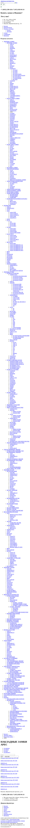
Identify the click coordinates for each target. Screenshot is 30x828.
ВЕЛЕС (12, 486)
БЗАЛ (11, 67)
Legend (15, 303)
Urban (14, 300)
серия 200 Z (13, 230)
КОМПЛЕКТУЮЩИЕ (13, 621)
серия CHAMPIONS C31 (16, 245)
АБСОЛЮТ (13, 155)
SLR (14, 319)
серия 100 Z (13, 228)
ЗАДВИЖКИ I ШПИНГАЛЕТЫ (15, 662)
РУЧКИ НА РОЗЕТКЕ (13, 273)
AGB (11, 453)
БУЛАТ (12, 156)
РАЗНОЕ (12, 403)
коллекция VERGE (18, 287)
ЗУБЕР (11, 387)
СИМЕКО (12, 93)
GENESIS (12, 371)
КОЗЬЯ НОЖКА (11, 590)
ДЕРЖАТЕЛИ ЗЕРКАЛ (16, 624)
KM (14, 323)
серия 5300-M (13, 545)
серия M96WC (13, 544)
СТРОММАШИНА (15, 95)
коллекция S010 (17, 288)
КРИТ (11, 85)
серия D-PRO (13, 231)
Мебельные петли (14, 628)
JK (13, 308)
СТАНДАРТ (10, 589)
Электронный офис (14, 819)
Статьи (5, 33)
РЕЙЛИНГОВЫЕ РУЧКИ (20, 604)
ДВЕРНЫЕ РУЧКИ (9, 272)
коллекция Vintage (17, 280)
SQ (14, 305)
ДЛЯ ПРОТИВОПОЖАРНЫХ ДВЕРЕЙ (14, 689)
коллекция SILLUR (18, 292)
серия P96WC (13, 543)
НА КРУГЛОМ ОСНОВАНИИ (21, 335)
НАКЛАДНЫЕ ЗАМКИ (13, 98)
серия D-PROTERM (15, 232)
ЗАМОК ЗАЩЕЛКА (15, 701)
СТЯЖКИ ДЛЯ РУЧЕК (16, 719)
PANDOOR (10, 254)
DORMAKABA (14, 102)
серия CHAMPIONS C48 (16, 247)
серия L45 (12, 552)
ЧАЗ (11, 166)
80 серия (15, 79)
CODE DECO (10, 574)
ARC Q (15, 343)
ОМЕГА (12, 90)
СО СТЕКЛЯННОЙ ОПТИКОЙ (15, 684)
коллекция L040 (17, 284)
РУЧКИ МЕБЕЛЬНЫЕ (13, 596)
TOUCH (12, 517)
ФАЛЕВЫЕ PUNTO (15, 366)
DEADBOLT (10, 566)
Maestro (15, 353)
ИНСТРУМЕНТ (14, 724)
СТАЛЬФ (12, 94)
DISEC (8, 635)
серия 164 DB (13, 236)
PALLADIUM (13, 151)
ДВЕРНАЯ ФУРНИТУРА (7, 1)
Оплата (9, 30)
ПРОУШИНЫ (13, 715)
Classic (14, 304)
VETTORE (10, 585)
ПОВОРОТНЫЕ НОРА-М (17, 364)
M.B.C (11, 333)
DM (14, 322)
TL (13, 352)
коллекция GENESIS (18, 293)
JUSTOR (12, 502)
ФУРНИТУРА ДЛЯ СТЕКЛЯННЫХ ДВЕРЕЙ (16, 688)
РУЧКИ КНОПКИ (12, 406)
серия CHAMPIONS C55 (16, 249)
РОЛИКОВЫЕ (14, 196)
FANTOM (12, 314)
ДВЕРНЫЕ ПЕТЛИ (9, 470)
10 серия (15, 70)
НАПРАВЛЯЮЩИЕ (15, 467)
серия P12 (12, 537)
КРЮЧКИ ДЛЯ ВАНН (13, 620)
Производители (8, 27)
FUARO (12, 53)
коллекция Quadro (17, 277)
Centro (11, 518)
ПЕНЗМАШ (13, 132)
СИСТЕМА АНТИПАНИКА (14, 692)
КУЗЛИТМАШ (14, 127)
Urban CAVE (16, 299)
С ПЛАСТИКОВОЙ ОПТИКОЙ (15, 682)
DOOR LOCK (13, 109)
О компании (7, 34)
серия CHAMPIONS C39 (16, 246)
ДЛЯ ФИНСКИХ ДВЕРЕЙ (11, 686)
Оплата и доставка (8, 29)
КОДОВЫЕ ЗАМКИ (12, 167)
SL (13, 318)
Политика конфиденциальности (9, 822)
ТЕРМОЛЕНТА (14, 731)
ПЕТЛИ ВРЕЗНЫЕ (12, 471)
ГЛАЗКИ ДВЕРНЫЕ (9, 681)
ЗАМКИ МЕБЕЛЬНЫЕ (16, 625)
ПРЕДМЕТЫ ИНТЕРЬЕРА (14, 619)
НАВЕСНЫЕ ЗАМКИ (13, 144)
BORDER (12, 48)
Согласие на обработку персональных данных (13, 820)
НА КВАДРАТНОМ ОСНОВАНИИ (18, 337)
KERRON (12, 601)
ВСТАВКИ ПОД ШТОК (16, 270)
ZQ (14, 350)
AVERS (12, 47)
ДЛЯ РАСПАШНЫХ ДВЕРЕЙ (15, 459)
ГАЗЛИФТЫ (13, 623)
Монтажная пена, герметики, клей (16, 726)
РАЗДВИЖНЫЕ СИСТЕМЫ (14, 460)
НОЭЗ (11, 487)
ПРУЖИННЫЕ (11, 657)
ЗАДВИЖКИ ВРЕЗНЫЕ (13, 663)
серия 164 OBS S (14, 239)
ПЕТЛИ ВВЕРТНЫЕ (12, 503)
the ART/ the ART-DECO (19, 301)
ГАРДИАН (13, 68)
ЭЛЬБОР (12, 97)
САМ (8, 261)
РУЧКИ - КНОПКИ (15, 606)
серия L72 (12, 554)
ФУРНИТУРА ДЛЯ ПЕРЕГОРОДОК (19, 441)
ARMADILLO (13, 265)
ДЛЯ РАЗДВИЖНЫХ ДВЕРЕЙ (12, 449)
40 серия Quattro (17, 74)
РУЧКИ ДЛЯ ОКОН (12, 667)
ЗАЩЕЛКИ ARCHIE (15, 522)
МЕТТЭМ (12, 89)
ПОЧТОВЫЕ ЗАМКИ (12, 192)
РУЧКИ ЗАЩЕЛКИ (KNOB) (14, 360)
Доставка (9, 31)
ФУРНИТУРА (10, 700)
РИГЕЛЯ (9, 593)
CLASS (12, 52)
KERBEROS (13, 56)
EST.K (14, 342)
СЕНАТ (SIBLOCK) (15, 137)
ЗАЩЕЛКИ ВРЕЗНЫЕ (13, 193)
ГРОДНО (12, 118)
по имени (6, 749)
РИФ (11, 136)
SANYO (9, 654)
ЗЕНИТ (12, 83)
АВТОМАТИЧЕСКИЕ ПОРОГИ (15, 699)
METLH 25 (13, 528)
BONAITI (9, 533)
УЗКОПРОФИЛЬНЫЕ (13, 169)
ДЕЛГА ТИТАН (14, 121)
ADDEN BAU (10, 208)
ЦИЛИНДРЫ (7, 205)
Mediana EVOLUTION (16, 514)
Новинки (6, 807)
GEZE (8, 648)
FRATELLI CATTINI (15, 329)
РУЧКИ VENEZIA (15, 674)
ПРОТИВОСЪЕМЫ (15, 723)
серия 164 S (13, 240)
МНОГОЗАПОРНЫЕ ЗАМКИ (18, 179)
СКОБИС (12, 488)
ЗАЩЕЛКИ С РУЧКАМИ (13, 558)
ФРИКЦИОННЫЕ (12, 592)
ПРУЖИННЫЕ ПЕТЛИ (13, 498)
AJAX (11, 45)
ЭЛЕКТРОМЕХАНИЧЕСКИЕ (15, 181)
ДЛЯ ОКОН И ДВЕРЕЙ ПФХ (12, 666)
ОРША (12, 160)
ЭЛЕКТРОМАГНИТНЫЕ (13, 189)
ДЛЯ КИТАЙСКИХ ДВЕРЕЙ (12, 685)
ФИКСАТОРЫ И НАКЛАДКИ (15, 407)
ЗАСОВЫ (9, 665)
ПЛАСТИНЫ (10, 639)
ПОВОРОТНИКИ (11, 263)
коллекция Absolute (18, 278)
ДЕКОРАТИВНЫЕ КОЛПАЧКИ (18, 711)
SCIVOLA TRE (14, 520)
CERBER (12, 51)
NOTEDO (9, 651)
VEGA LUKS (13, 564)
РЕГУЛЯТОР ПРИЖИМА (17, 716)
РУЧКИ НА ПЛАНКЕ (13, 369)
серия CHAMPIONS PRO (16, 250)
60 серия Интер (17, 76)
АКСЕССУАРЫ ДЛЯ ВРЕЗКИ (15, 510)
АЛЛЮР (12, 113)
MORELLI (12, 63)
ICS (11, 221)
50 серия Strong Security (19, 75)
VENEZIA (9, 255)
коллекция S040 (17, 285)
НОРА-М (9, 655)
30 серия (15, 72)
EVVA (8, 220)
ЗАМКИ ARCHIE (14, 524)
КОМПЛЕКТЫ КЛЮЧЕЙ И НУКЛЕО (17, 198)
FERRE (12, 315)
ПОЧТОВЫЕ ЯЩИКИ (10, 693)
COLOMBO (13, 312)
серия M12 (12, 539)
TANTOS (12, 186)
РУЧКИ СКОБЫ (11, 392)
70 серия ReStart (17, 78)
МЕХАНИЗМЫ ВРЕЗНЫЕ (11, 512)
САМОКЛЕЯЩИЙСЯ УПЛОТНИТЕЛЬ (16, 729)
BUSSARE (9, 257)
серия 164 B (13, 235)
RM (14, 324)
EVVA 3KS (13, 223)
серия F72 (12, 540)
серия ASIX (13, 212)
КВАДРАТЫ (13, 718)
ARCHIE (12, 282)
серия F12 (12, 536)
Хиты (5, 810)
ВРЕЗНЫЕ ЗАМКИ (12, 43)
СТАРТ (12, 165)
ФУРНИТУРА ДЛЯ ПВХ (13, 680)
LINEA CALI (13, 331)
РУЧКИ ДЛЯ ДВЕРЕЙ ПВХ (14, 673)
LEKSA (12, 57)
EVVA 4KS (13, 224)
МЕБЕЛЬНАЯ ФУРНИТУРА (11, 594)
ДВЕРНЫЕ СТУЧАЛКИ (13, 404)
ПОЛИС (12, 188)
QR (14, 349)
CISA (11, 49)
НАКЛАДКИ (16, 413)
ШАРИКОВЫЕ (14, 194)
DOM (8, 219)
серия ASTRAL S (14, 215)
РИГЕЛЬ (12, 91)
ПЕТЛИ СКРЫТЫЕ (12, 490)
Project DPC (13, 243)
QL (14, 348)
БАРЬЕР (12, 66)
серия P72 (12, 541)
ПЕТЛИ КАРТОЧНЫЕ (16, 714)
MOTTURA (13, 59)
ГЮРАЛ (12, 120)
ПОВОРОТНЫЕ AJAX (16, 361)
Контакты (6, 35)
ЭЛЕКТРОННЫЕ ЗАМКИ (14, 190)
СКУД (5, 696)
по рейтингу (7, 752)
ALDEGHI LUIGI (14, 501)
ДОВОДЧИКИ (7, 640)
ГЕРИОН (12, 80)
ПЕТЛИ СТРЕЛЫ (11, 509)
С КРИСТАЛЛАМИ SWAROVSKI (19, 612)
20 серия (15, 71)
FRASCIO (12, 330)
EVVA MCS (13, 226)
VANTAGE (13, 356)
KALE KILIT (13, 55)
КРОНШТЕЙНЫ (14, 712)
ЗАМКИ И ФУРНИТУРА (13, 690)
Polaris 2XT (13, 516)
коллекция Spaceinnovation (20, 276)
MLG (8, 253)
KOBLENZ (13, 495)
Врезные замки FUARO (16, 547)
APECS (12, 44)
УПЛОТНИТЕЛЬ (11, 727)
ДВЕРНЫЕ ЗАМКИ (9, 41)
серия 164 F (13, 238)
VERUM (9, 586)
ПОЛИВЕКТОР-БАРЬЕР (16, 133)
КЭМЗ (11, 162)
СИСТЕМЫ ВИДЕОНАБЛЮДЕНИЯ (13, 695)
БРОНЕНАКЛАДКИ (9, 629)
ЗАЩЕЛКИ (13, 197)
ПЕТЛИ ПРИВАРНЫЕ (13, 507)
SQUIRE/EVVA (14, 154)
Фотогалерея (7, 811)
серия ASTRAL (14, 213)
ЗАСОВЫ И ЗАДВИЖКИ (10, 658)
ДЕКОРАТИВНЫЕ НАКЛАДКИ (15, 442)
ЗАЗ (11, 82)
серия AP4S (13, 216)
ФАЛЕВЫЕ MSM (14, 368)
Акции (5, 808)
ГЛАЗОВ (12, 117)
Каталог (6, 26)
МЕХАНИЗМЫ (14, 671)
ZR (14, 354)
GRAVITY (12, 526)
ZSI (11, 64)
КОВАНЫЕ (13, 402)
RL (14, 320)
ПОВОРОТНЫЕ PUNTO (16, 362)
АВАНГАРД (13, 110)
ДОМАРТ (9, 587)
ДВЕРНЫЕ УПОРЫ (9, 567)
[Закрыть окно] (10, 826)
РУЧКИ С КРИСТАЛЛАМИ (20, 605)
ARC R (15, 345)
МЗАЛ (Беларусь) (14, 129)
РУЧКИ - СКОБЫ (17, 602)
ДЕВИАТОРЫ (10, 659)
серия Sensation (17, 327)
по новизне (7, 748)
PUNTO (12, 62)
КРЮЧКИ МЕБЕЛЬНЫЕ (13, 613)
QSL (14, 346)
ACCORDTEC (14, 182)
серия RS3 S (13, 217)
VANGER (12, 380)
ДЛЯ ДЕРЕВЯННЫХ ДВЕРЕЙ (15, 661)
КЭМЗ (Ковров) (14, 87)
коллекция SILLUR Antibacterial (18, 290)
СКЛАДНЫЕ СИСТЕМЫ (13, 468)
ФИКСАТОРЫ (17, 411)
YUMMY (15, 296)
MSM (11, 60)
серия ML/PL (13, 555)
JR (13, 310)
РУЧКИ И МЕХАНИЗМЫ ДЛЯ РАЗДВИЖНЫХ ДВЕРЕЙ (15, 451)
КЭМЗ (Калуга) (14, 86)
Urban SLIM (16, 297)
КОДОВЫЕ (13, 159)
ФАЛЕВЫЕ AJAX (15, 365)
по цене (6, 751)
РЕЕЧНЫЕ (13, 143)
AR (14, 326)
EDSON (12, 598)
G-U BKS (9, 647)
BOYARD (12, 597)
